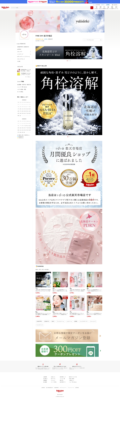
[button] (115, 5)
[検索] (91, 7)
